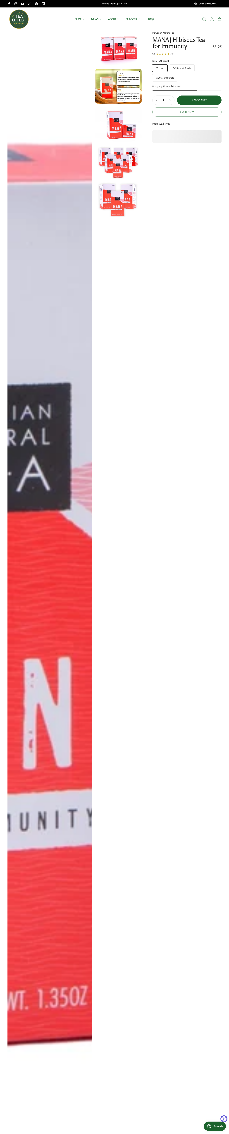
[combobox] (208, 3)
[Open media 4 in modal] (118, 124)
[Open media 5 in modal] (118, 162)
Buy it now (187, 112)
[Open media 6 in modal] (118, 199)
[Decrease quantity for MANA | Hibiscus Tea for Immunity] (156, 100)
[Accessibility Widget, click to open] (223, 1118)
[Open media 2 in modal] (118, 48)
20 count (159, 68)
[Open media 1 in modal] (49, 581)
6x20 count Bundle (164, 77)
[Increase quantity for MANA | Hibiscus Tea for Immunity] (170, 100)
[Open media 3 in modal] (118, 86)
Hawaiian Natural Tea (163, 33)
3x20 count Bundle (182, 68)
